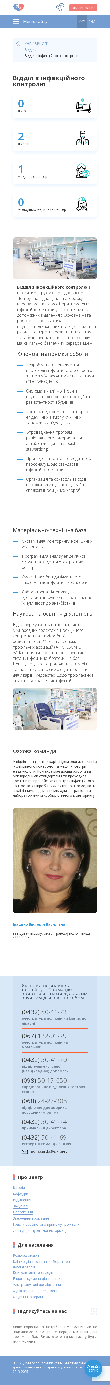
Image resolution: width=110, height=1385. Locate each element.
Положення (23, 1212)
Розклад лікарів (26, 1255)
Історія (19, 1187)
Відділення (33, 49)
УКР (82, 21)
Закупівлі (20, 1206)
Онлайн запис (83, 7)
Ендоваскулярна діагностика (37, 1278)
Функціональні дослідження (36, 1290)
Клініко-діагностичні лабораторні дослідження (42, 1264)
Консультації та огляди (33, 1272)
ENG (92, 21)
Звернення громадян (31, 1218)
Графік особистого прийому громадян (46, 1224)
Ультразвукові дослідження (37, 1284)
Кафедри (20, 1193)
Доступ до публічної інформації (40, 1230)
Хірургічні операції (28, 1296)
